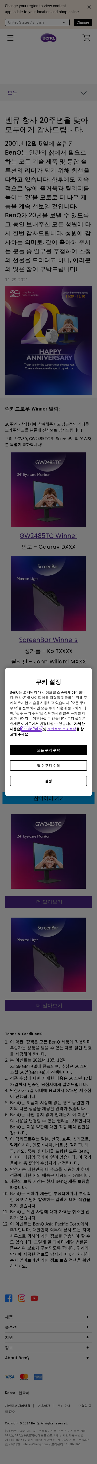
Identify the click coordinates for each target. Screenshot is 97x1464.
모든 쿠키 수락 (48, 750)
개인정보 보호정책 (61, 729)
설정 (48, 780)
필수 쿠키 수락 (48, 765)
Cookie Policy (31, 729)
